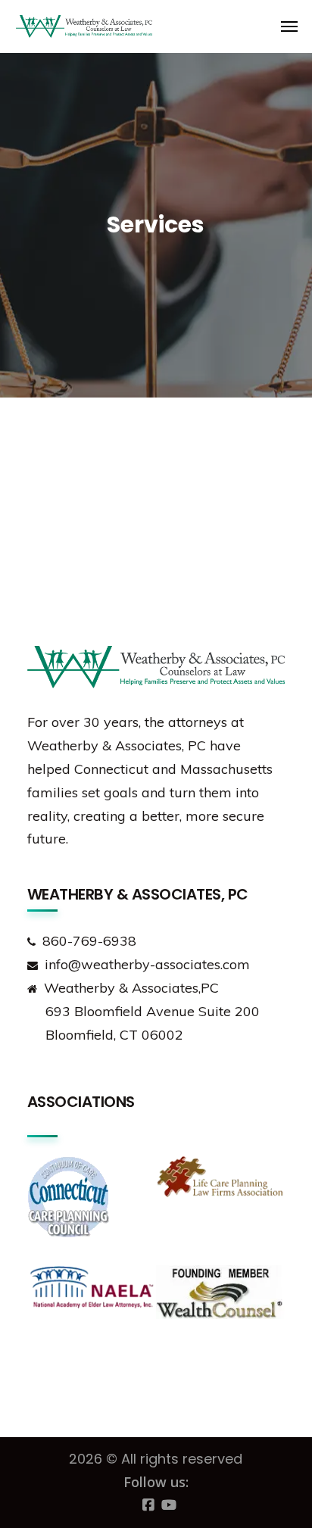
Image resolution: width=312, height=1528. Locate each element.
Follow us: (156, 1482)
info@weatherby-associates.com (147, 964)
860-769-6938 (89, 941)
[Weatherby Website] (46, 26)
